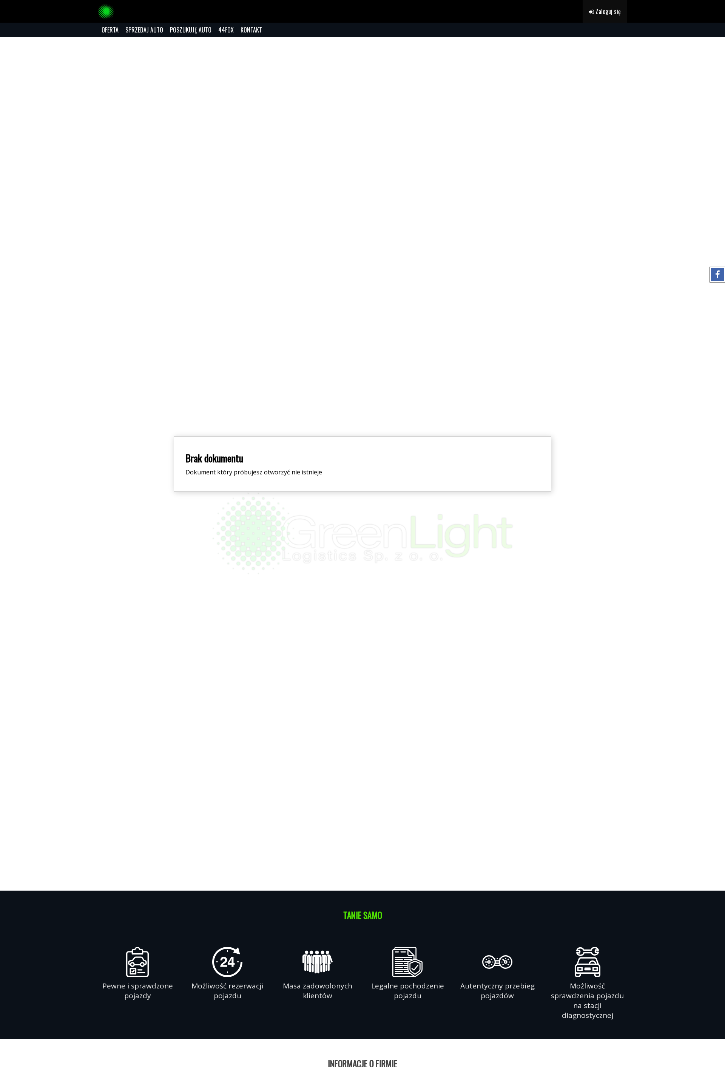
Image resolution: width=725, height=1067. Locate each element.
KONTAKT (251, 29)
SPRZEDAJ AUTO (144, 29)
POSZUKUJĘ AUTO (190, 29)
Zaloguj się (607, 11)
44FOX (226, 29)
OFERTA (110, 29)
